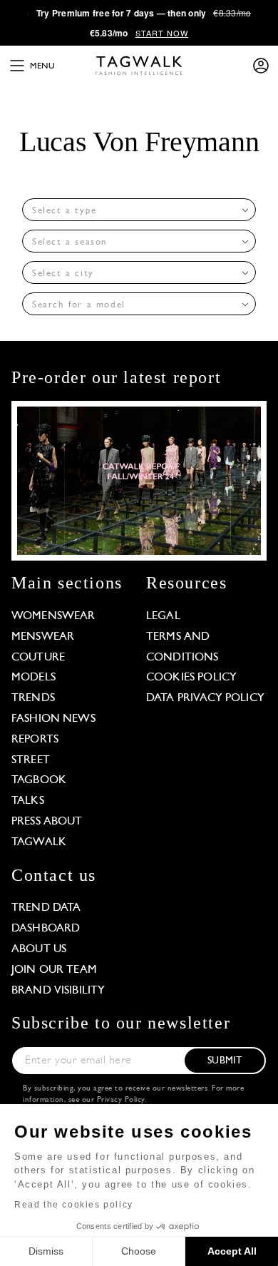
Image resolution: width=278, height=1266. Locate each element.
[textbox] (134, 210)
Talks (27, 801)
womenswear (53, 616)
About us (38, 949)
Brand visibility (58, 990)
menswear (42, 637)
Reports (34, 739)
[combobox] (139, 209)
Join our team (54, 970)
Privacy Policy (121, 1100)
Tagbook (38, 780)
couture (38, 657)
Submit (224, 1061)
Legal (163, 616)
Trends (33, 698)
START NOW (162, 33)
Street (30, 760)
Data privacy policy (205, 698)
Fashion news (53, 719)
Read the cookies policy (73, 1205)
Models (33, 677)
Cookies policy (191, 677)
